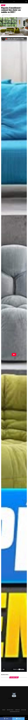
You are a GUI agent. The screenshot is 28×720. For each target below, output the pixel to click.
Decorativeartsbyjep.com (14, 711)
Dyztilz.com (23, 709)
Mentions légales (10, 709)
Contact (3, 709)
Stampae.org (17, 709)
